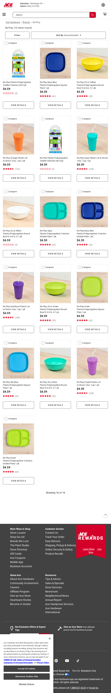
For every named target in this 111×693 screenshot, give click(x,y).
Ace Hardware (13, 22)
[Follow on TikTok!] (78, 660)
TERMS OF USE (10, 660)
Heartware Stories (20, 599)
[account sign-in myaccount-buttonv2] (104, 5)
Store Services (53, 587)
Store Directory (18, 549)
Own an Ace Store (20, 595)
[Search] (92, 15)
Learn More (88, 549)
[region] (26, 663)
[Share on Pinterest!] (56, 660)
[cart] (106, 14)
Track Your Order (54, 536)
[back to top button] (105, 515)
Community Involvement (24, 583)
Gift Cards (16, 553)
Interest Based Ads (60, 670)
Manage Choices (26, 684)
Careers (14, 587)
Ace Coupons (17, 557)
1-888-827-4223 (78, 687)
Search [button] (19, 15)
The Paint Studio (19, 545)
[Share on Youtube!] (67, 660)
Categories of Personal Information (18, 663)
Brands (26, 22)
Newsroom (51, 591)
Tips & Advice (53, 578)
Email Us (93, 687)
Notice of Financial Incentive (29, 660)
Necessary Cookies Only (26, 676)
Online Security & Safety (59, 549)
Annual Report (53, 599)
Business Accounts (21, 566)
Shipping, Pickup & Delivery (60, 545)
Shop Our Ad (17, 536)
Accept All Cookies (26, 669)
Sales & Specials (54, 583)
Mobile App (16, 562)
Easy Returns (52, 541)
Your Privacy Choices (53, 674)
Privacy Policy (43, 663)
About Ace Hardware (22, 578)
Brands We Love (19, 541)
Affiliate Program (19, 591)
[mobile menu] (4, 14)
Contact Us (51, 532)
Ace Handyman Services (59, 604)
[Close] (50, 638)
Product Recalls (54, 553)
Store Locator (18, 532)
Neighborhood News (57, 595)
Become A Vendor (20, 604)
